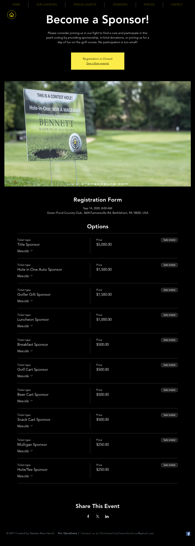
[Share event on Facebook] (88, 516)
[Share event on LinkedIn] (107, 516)
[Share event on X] (97, 516)
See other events (97, 63)
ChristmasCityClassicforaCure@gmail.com (127, 533)
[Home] (11, 14)
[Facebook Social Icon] (188, 534)
